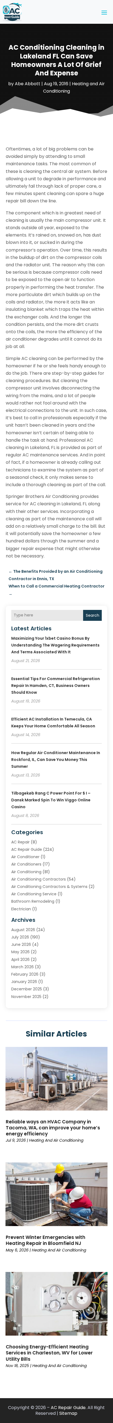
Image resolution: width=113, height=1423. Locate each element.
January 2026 (24, 981)
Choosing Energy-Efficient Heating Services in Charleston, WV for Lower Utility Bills (49, 1353)
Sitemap (68, 1413)
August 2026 (23, 929)
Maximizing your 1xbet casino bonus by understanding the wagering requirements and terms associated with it (55, 645)
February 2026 (24, 974)
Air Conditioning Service (33, 894)
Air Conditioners (26, 864)
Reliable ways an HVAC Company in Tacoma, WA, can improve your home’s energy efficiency (53, 1127)
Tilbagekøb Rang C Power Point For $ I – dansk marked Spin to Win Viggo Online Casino (51, 800)
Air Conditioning (26, 872)
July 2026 (20, 937)
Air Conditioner (25, 857)
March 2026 (22, 967)
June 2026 (21, 944)
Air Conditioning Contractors (38, 879)
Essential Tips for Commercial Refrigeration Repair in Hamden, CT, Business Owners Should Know (55, 685)
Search (92, 615)
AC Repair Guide (26, 849)
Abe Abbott (27, 84)
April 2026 (20, 959)
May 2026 (20, 952)
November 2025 (26, 996)
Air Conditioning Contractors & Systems (49, 886)
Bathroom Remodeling (32, 901)
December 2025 (26, 989)
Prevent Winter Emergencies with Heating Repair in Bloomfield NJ (45, 1240)
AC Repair (20, 842)
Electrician (21, 909)
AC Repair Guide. (68, 1407)
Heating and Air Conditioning (56, 1140)
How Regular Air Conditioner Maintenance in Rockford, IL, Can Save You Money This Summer (55, 759)
